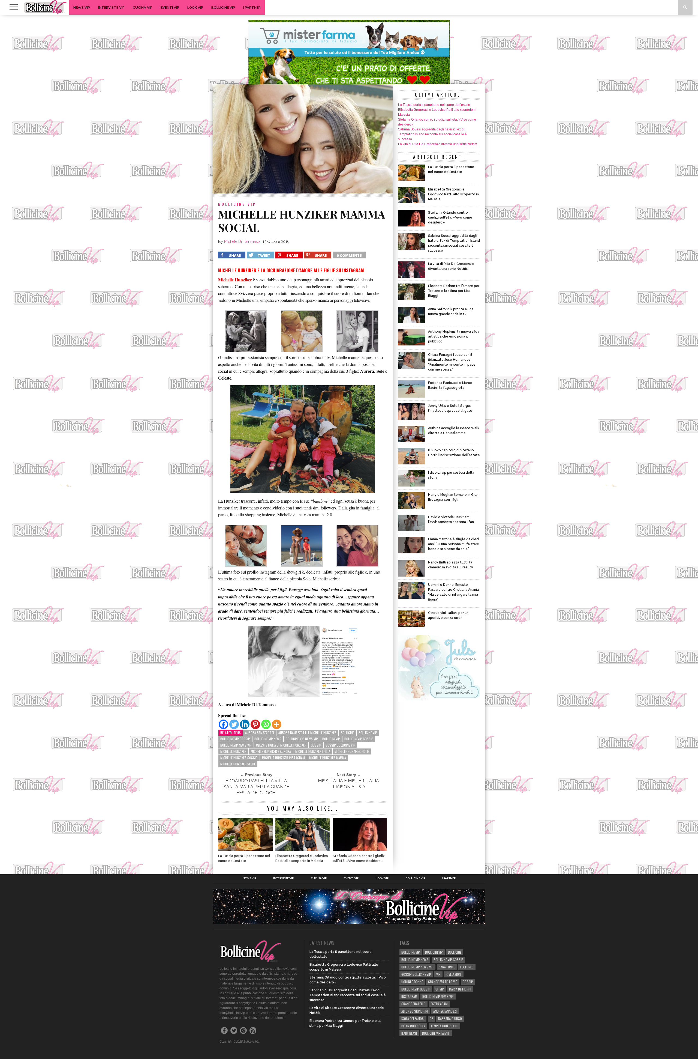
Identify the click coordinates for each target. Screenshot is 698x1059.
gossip (316, 745)
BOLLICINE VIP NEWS (267, 738)
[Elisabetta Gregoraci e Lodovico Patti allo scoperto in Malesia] (302, 849)
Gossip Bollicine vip (340, 745)
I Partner (252, 7)
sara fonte (447, 967)
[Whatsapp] (266, 724)
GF (431, 1018)
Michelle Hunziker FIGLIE (352, 751)
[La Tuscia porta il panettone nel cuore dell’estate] (245, 849)
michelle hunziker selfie (237, 764)
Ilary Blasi (409, 1033)
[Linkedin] (244, 724)
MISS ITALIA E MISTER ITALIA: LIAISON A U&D (349, 783)
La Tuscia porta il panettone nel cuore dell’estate (244, 858)
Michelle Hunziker (233, 751)
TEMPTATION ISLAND (444, 1026)
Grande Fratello (413, 1003)
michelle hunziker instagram (283, 757)
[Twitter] (234, 724)
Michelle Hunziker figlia (312, 751)
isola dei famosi (413, 1018)
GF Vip (439, 989)
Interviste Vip (111, 7)
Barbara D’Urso (450, 1018)
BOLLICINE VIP (368, 732)
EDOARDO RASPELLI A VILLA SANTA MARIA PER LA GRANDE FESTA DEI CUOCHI (256, 786)
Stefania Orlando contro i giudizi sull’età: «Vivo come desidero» (359, 858)
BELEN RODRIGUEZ (413, 1026)
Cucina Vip (142, 7)
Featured (467, 967)
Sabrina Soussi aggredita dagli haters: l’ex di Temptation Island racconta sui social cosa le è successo (432, 134)
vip (438, 974)
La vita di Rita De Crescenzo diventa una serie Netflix (437, 144)
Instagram (409, 996)
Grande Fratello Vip (443, 981)
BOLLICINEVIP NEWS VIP (236, 745)
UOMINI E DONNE (412, 981)
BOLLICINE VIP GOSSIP (235, 738)
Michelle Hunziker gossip (239, 757)
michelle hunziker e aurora (271, 751)
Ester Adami (439, 1003)
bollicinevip (331, 738)
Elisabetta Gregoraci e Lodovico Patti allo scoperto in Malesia (301, 858)
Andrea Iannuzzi (445, 1011)
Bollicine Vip (223, 7)
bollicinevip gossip (358, 738)
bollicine (347, 732)
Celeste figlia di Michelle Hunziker (281, 745)
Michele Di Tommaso (242, 241)
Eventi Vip (170, 7)
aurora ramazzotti (259, 732)
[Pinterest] (255, 724)
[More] (276, 724)
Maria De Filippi (460, 989)
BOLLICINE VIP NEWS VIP (302, 738)
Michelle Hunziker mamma (327, 757)
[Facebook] (223, 724)
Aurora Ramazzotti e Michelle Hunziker (307, 732)
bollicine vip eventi (436, 1033)
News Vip (81, 7)
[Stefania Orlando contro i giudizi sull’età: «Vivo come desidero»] (360, 849)
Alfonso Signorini (414, 1011)
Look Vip (195, 7)
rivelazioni (454, 974)
